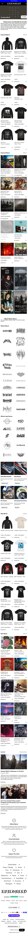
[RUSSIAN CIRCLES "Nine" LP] (20, 205)
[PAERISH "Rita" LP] (7, 708)
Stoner (19, 884)
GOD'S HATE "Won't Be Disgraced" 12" (5, 192)
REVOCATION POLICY (22, 921)
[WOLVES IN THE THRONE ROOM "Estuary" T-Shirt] (7, 66)
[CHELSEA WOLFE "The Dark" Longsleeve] (7, 112)
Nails (15, 27)
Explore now (4, 507)
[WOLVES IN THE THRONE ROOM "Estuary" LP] (20, 161)
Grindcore (17, 870)
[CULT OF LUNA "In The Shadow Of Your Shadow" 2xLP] (7, 226)
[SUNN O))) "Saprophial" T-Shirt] (20, 89)
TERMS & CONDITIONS (19, 919)
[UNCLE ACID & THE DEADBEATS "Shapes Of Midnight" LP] (7, 730)
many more (5, 29)
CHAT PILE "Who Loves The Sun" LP (18, 235)
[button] (2, 3)
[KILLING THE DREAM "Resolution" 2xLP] (7, 642)
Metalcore (5, 875)
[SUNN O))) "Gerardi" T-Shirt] (20, 66)
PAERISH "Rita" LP (5, 717)
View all (25, 34)
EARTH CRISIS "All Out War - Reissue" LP (19, 258)
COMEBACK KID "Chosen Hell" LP (4, 673)
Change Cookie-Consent (14, 932)
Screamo (18, 881)
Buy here (17, 507)
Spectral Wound (22, 28)
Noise (14, 875)
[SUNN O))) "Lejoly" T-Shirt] (7, 89)
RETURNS (14, 921)
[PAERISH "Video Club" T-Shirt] (20, 522)
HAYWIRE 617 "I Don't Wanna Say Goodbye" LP (6, 170)
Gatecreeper (20, 27)
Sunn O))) (3, 26)
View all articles (23, 752)
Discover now (5, 483)
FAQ (7, 919)
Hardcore (10, 873)
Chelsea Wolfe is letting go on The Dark (12, 771)
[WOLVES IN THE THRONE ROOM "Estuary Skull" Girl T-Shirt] (20, 591)
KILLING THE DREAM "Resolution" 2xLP (5, 651)
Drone (20, 867)
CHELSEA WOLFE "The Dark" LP (4, 213)
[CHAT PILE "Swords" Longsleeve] (7, 134)
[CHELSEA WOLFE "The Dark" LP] (7, 205)
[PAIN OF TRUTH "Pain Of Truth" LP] (20, 183)
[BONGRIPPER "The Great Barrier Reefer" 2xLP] (20, 730)
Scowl (6, 28)
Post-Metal (20, 878)
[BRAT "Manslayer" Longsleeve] (7, 568)
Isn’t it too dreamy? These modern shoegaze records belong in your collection (13, 801)
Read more (3, 782)
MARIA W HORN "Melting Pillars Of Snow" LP (6, 694)
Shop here (17, 483)
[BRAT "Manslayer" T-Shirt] (20, 568)
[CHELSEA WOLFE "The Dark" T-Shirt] (20, 112)
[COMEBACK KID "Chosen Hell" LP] (7, 664)
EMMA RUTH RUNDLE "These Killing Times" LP (6, 258)
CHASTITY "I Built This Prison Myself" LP (19, 651)
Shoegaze (9, 884)
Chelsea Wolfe (9, 27)
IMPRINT (4, 919)
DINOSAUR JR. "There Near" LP (17, 717)
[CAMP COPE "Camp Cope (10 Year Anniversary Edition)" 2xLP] (20, 685)
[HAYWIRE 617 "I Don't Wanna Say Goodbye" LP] (7, 161)
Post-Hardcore (7, 878)
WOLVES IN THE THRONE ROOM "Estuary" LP (20, 170)
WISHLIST (21, 923)
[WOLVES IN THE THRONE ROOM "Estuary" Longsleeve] (20, 43)
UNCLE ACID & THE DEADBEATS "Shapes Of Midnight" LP (5, 740)
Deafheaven (16, 26)
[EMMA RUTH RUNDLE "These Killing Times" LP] (7, 249)
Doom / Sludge (9, 867)
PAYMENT (9, 921)
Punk (22, 875)
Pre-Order (24, 16)
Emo (7, 870)
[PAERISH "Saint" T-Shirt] (7, 545)
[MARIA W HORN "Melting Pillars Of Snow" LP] (7, 685)
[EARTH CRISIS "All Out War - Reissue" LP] (20, 249)
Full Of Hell (9, 26)
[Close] (26, 1)
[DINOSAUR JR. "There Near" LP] (20, 708)
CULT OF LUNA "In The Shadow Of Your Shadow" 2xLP (5, 236)
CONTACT (12, 919)
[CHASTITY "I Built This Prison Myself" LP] (20, 642)
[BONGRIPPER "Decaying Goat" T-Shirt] (7, 591)
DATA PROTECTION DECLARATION (11, 923)
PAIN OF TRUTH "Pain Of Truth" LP (18, 192)
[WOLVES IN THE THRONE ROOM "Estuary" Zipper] (7, 43)
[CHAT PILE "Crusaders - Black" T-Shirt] (20, 134)
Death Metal (13, 864)
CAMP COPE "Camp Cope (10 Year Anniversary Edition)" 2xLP (20, 695)
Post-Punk (8, 881)
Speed (10, 28)
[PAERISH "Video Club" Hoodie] (7, 522)
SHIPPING (3, 921)
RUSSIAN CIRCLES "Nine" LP (20, 213)
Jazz (18, 873)
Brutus (2, 28)
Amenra (15, 28)
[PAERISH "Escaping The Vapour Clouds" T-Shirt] (20, 545)
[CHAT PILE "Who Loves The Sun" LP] (20, 226)
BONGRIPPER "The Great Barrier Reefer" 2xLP (19, 739)
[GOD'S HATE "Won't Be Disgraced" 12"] (7, 183)
